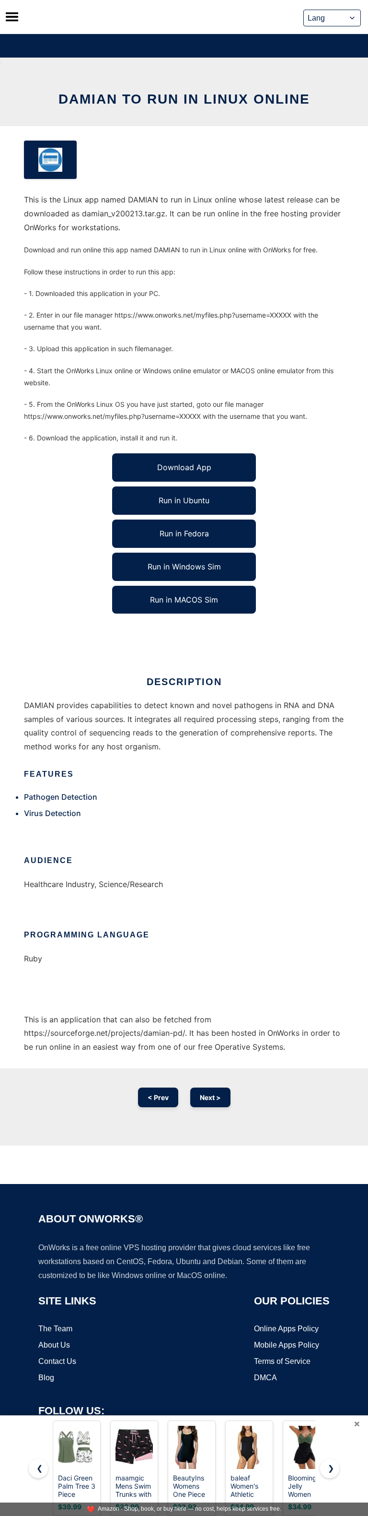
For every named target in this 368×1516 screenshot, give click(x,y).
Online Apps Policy (286, 1329)
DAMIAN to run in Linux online (184, 99)
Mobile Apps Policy (286, 1345)
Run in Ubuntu (184, 500)
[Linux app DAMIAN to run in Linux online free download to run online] (50, 160)
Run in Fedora (184, 533)
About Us (54, 1345)
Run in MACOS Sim (184, 599)
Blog (46, 1378)
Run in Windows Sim (184, 566)
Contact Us (57, 1361)
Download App (184, 467)
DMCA (265, 1378)
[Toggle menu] (12, 17)
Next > (210, 1097)
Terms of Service (282, 1361)
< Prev (158, 1097)
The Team (55, 1329)
